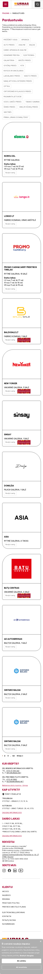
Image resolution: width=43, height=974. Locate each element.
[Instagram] (4, 870)
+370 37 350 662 (12, 771)
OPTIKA (7, 86)
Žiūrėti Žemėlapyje (13, 794)
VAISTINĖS (7, 112)
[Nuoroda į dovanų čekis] (24, 340)
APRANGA (25, 40)
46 (13, 756)
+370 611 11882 (11, 779)
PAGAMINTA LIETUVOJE (13, 97)
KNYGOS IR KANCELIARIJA (13, 71)
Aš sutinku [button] (21, 961)
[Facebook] (9, 870)
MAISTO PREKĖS (30, 76)
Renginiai (6, 899)
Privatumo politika (10, 903)
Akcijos (5, 891)
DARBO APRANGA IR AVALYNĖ (15, 50)
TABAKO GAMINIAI (32, 102)
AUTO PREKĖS (9, 45)
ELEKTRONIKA (28, 55)
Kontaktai (6, 916)
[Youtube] (21, 869)
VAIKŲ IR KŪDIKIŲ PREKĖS (28, 107)
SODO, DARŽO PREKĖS (13, 102)
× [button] (40, 941)
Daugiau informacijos (12, 813)
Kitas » (20, 756)
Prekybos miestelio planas (14, 907)
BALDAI (32, 45)
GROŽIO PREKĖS (24, 60)
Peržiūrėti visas (10, 40)
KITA (22, 65)
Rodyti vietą (10, 173)
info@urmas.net (14, 773)
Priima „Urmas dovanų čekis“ (16, 117)
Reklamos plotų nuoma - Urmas (15, 785)
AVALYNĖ (22, 45)
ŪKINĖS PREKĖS (9, 107)
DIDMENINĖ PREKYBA (12, 55)
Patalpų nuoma (9, 920)
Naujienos (6, 895)
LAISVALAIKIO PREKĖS (12, 76)
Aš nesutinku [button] (21, 967)
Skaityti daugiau (27, 955)
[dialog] (21, 956)
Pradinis (5, 13)
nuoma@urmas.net (15, 781)
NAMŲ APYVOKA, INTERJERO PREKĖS (18, 81)
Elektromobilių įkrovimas (13, 912)
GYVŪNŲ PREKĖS (10, 65)
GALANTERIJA (9, 60)
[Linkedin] (15, 870)
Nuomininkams (8, 924)
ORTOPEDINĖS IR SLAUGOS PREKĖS (17, 91)
